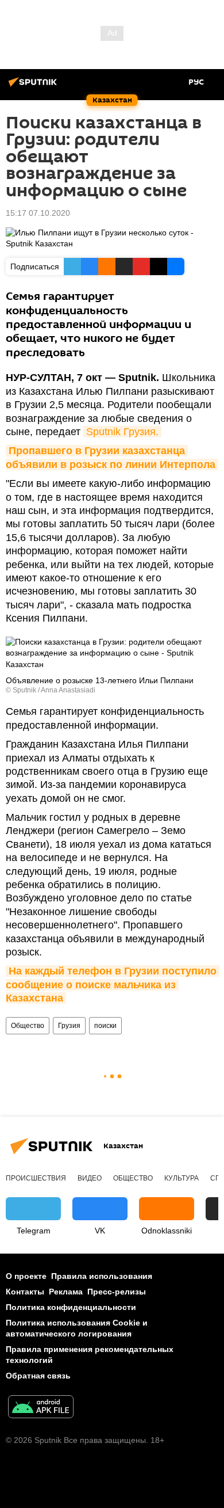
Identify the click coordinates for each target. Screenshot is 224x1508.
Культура (181, 1178)
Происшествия (36, 1178)
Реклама (66, 1291)
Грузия (69, 1026)
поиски (105, 1026)
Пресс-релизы (116, 1291)
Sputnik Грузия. (122, 431)
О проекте (26, 1276)
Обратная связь (38, 1375)
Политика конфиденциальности (71, 1307)
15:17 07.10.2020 (38, 213)
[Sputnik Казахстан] (34, 86)
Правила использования (101, 1276)
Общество (27, 1026)
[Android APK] (41, 1408)
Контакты (25, 1291)
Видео (90, 1178)
